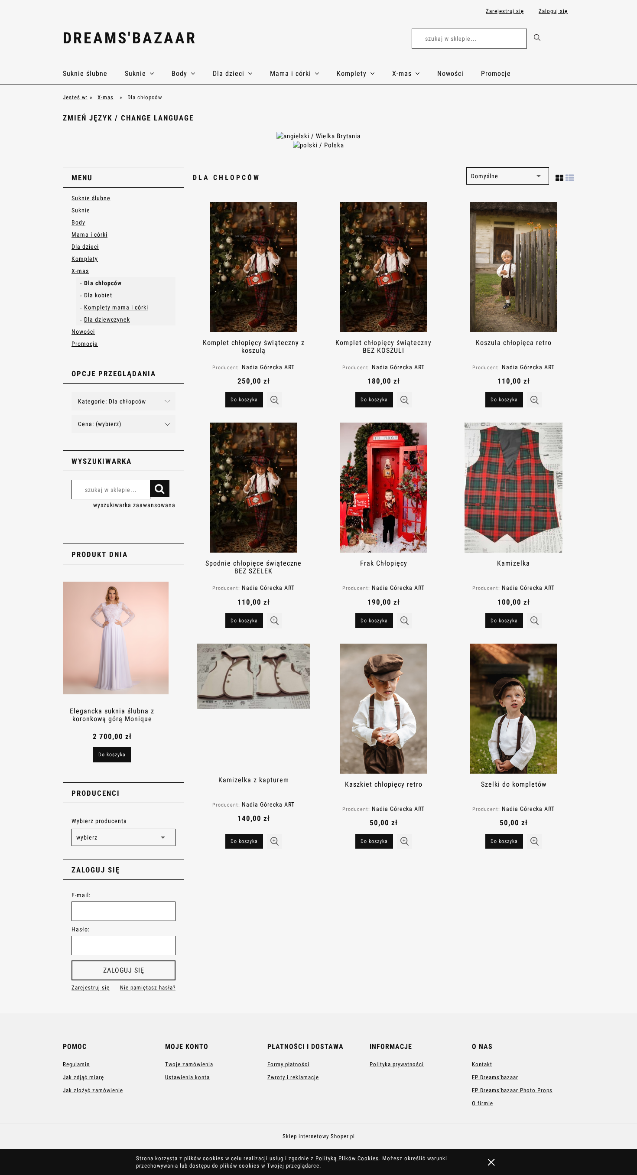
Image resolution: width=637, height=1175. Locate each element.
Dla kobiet (98, 295)
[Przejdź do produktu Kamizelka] (513, 488)
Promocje (85, 343)
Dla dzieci (85, 246)
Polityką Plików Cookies (347, 1158)
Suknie (81, 210)
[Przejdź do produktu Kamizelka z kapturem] (253, 706)
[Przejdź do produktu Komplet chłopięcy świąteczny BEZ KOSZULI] (383, 267)
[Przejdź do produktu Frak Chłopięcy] (383, 488)
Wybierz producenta (99, 821)
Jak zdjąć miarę (83, 1077)
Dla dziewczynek (107, 319)
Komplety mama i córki (116, 307)
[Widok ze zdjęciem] (560, 176)
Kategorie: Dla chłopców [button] (112, 401)
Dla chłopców (103, 283)
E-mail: (81, 895)
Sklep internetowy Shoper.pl (319, 1136)
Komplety (85, 258)
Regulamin (76, 1064)
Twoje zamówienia (189, 1064)
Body (78, 222)
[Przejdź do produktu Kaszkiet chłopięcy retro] (383, 709)
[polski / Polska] (318, 145)
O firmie (482, 1103)
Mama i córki (89, 234)
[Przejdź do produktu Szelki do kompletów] (513, 709)
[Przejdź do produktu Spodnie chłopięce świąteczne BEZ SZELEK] (253, 488)
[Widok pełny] (570, 176)
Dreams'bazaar (130, 38)
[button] (274, 399)
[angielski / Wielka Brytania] (318, 136)
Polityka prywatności (397, 1064)
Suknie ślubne (91, 198)
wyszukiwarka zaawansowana (134, 504)
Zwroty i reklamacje (293, 1077)
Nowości (83, 331)
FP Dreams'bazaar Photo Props (512, 1090)
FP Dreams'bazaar (495, 1077)
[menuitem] (94, 74)
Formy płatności (288, 1064)
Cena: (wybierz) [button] (99, 423)
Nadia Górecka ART (268, 367)
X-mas (80, 270)
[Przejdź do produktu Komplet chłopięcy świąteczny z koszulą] (253, 267)
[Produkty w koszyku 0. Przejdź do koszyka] (565, 40)
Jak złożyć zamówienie (93, 1090)
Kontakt (482, 1064)
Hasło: (81, 929)
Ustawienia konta (187, 1077)
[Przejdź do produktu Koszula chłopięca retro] (513, 267)
